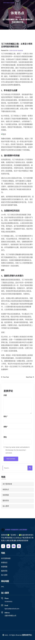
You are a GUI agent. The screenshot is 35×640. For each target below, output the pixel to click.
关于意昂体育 (7, 484)
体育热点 (6, 489)
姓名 (6, 416)
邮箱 (6, 426)
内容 (5, 395)
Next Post (29, 377)
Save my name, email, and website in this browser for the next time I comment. (17, 450)
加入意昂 (6, 506)
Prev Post (6, 377)
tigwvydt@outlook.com (12, 608)
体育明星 (6, 495)
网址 (5, 437)
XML (2, 587)
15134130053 (8, 601)
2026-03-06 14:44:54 (16, 50)
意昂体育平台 (27, 635)
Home (17, 17)
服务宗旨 (6, 500)
